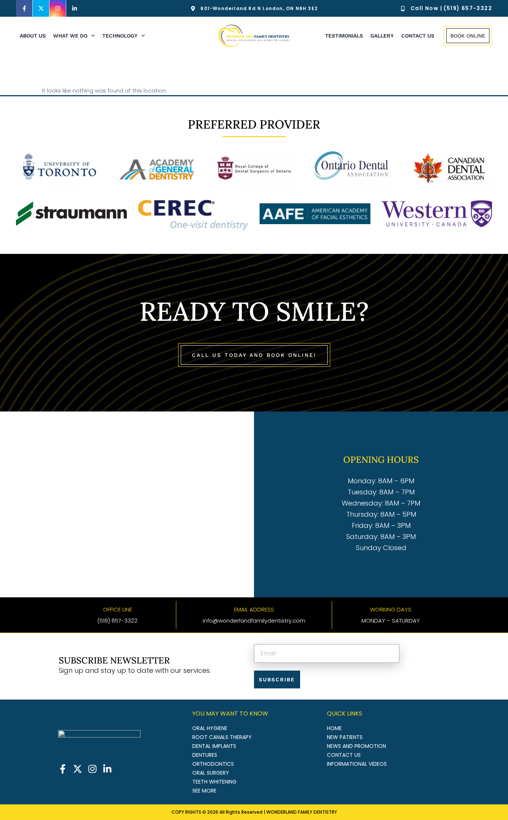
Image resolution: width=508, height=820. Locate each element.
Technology (120, 36)
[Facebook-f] (24, 8)
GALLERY (382, 36)
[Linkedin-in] (74, 8)
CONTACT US (417, 36)
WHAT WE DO (70, 36)
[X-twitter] (41, 8)
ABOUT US (33, 36)
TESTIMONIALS (344, 36)
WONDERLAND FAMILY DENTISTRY (301, 812)
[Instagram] (57, 8)
